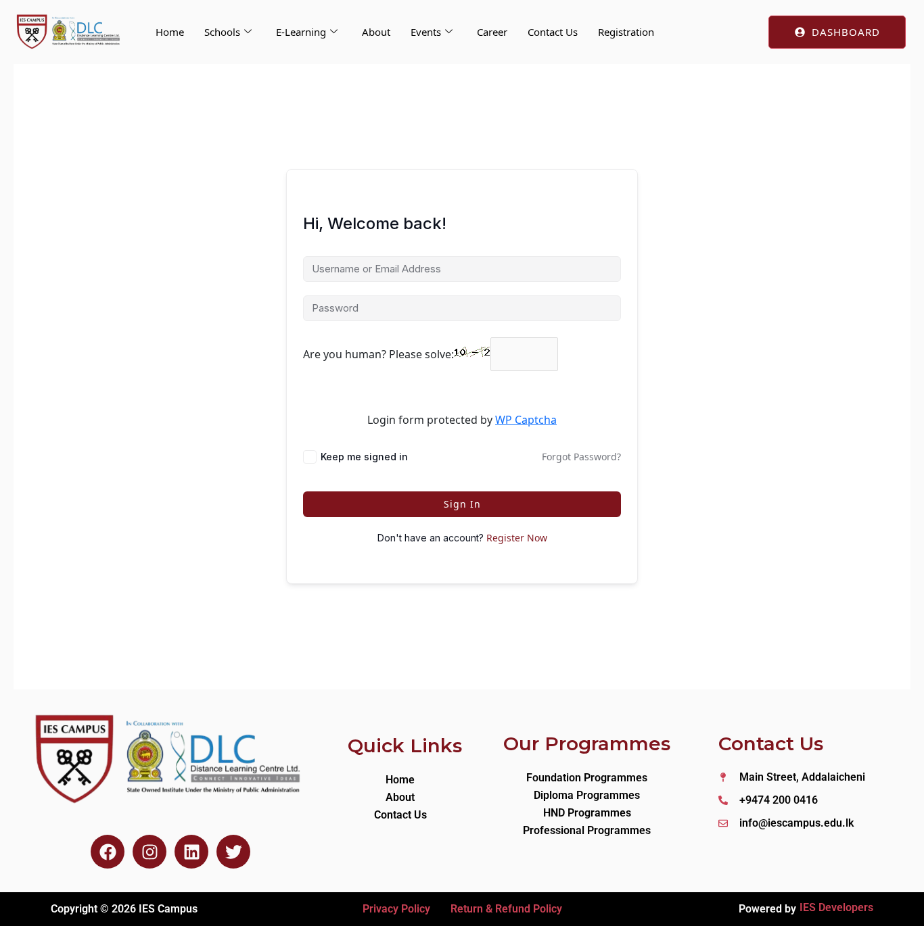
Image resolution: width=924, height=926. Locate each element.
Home (170, 32)
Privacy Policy (396, 908)
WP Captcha (526, 419)
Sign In (462, 503)
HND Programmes (587, 812)
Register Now (516, 537)
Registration (626, 32)
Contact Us (553, 32)
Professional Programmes (587, 830)
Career (492, 32)
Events (426, 32)
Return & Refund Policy (506, 908)
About (376, 32)
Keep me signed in (364, 456)
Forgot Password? (581, 456)
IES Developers (836, 907)
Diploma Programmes (587, 795)
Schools (222, 32)
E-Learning (301, 32)
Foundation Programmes (586, 777)
